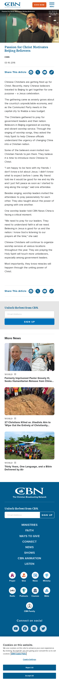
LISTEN (30, 564)
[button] (50, 4)
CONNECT (29, 541)
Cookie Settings (29, 659)
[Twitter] (38, 72)
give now (39, 5)
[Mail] (44, 72)
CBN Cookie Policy (18, 653)
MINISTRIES (29, 525)
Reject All (29, 667)
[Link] (51, 72)
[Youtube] (15, 628)
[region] (29, 658)
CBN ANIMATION (29, 558)
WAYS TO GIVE (29, 536)
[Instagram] (34, 628)
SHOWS (29, 553)
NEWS (29, 547)
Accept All (29, 675)
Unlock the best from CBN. (21, 307)
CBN (7, 57)
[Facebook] (31, 72)
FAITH (29, 530)
